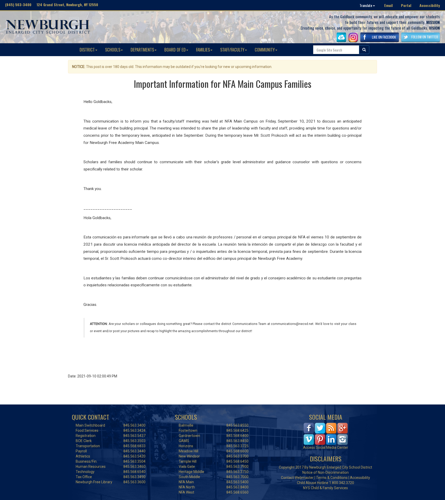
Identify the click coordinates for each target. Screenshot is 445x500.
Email (388, 5)
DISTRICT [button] (87, 49)
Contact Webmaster (297, 478)
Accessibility (430, 5)
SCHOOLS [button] (112, 49)
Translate (366, 5)
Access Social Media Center (325, 447)
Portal (406, 5)
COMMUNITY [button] (265, 49)
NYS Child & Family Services (325, 488)
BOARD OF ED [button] (175, 49)
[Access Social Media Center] (326, 434)
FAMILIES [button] (203, 49)
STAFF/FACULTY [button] (232, 49)
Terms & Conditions (332, 478)
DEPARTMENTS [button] (142, 49)
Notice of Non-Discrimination (325, 472)
